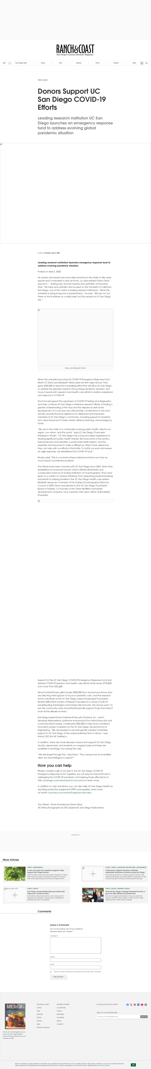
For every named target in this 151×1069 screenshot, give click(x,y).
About (59, 1021)
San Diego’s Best (43, 1004)
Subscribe (60, 1014)
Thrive (40, 80)
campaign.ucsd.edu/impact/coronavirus (63, 781)
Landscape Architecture (126, 867)
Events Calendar (43, 1027)
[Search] (146, 63)
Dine (38, 1011)
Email (52, 964)
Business (121, 889)
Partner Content (63, 1004)
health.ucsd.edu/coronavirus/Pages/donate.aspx (65, 793)
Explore (40, 1014)
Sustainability (38, 867)
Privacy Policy (104, 1065)
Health (45, 80)
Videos (59, 1011)
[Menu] (4, 63)
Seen (38, 1024)
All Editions (61, 1008)
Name (52, 957)
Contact (60, 1024)
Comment (54, 936)
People (113, 889)
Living (107, 867)
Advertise (60, 1018)
